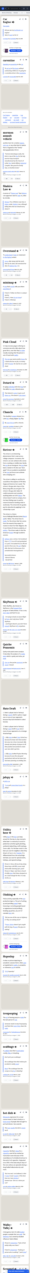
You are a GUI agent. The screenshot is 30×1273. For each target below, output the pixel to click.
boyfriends (17, 30)
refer (19, 196)
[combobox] (14, 8)
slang (17, 1151)
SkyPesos (5, 630)
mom (8, 423)
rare (12, 967)
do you (15, 298)
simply (23, 1128)
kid (7, 419)
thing (18, 1026)
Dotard (4, 399)
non (24, 899)
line (17, 156)
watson (9, 791)
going (15, 393)
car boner (8, 120)
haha (24, 1252)
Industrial (23, 163)
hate (10, 737)
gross (17, 1064)
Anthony (7, 539)
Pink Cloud (5, 370)
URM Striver (11, 563)
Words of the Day (7, 13)
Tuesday (19, 853)
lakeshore (12, 881)
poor (4, 613)
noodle (13, 1128)
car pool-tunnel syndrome (18, 122)
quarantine (13, 64)
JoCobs (11, 1075)
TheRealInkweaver (15, 1032)
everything (6, 289)
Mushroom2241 (17, 668)
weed (15, 927)
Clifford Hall (11, 1134)
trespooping (6, 1032)
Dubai (6, 204)
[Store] (24, 8)
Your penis (6, 26)
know (19, 298)
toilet (22, 1017)
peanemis (20, 663)
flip (20, 419)
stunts (21, 785)
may (6, 465)
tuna (8, 1128)
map (5, 287)
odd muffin (13, 1256)
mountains (22, 73)
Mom (6, 1069)
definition (6, 1237)
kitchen (16, 1178)
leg (14, 1071)
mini (4, 145)
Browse (16, 13)
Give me (7, 663)
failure (20, 496)
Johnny (11, 925)
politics (5, 530)
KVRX (17, 171)
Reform (24, 193)
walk (20, 1234)
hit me (12, 423)
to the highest (7, 257)
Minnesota (6, 1117)
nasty (15, 1026)
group (8, 1122)
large (4, 1122)
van (7, 145)
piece (4, 656)
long (21, 387)
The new (7, 359)
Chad (18, 737)
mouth (16, 1176)
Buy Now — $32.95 (15, 50)
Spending (6, 64)
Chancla (5, 426)
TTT (10, 541)
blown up (7, 395)
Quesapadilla (13, 77)
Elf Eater (12, 269)
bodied (22, 1232)
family (11, 364)
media (23, 654)
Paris (7, 619)
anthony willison (12, 1186)
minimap (5, 303)
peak (4, 659)
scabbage (5, 1075)
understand (8, 255)
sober (23, 351)
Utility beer (6, 881)
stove (4, 1186)
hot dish (5, 1134)
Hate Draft (5, 764)
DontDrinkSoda (12, 933)
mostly (12, 287)
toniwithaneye (13, 370)
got (19, 546)
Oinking (5, 933)
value (8, 613)
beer (8, 837)
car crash (16, 120)
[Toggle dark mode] (27, 8)
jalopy (4, 791)
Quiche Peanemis (7, 668)
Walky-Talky (6, 1256)
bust (10, 913)
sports (10, 715)
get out (8, 68)
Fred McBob (13, 39)
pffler (11, 764)
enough (7, 626)
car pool (16, 118)
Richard (7, 202)
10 (7, 971)
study (4, 521)
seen (24, 963)
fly (18, 626)
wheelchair (14, 1243)
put (18, 729)
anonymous (11, 399)
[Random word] (20, 9)
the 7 (16, 266)
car (22, 30)
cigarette (6, 1153)
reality (16, 355)
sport (10, 729)
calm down (22, 395)
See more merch (13, 53)
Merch (16, 42)
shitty (6, 781)
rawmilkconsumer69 (14, 975)
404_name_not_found (15, 630)
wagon (22, 143)
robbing (11, 266)
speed (16, 904)
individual (12, 387)
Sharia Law (14, 193)
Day (10, 163)
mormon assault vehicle (9, 171)
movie (6, 665)
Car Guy (24, 118)
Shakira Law (6, 212)
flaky (9, 1053)
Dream (11, 533)
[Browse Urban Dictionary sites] (3, 8)
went (10, 35)
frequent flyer (17, 608)
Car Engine (5, 39)
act (7, 1017)
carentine (5, 77)
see (16, 1020)
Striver (4, 563)
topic (15, 255)
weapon (14, 416)
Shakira (15, 204)
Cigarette (6, 1151)
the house (16, 68)
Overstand (5, 269)
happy (23, 359)
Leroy (6, 261)
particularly (20, 1051)
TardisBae (11, 426)
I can (6, 785)
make (13, 389)
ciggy (7, 1176)
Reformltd (13, 212)
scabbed (6, 1051)
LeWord (11, 303)
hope (7, 925)
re (20, 351)
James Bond (15, 785)
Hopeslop (5, 975)
